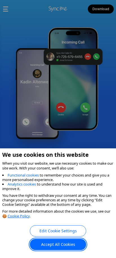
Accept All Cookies (58, 244)
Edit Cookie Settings (58, 230)
